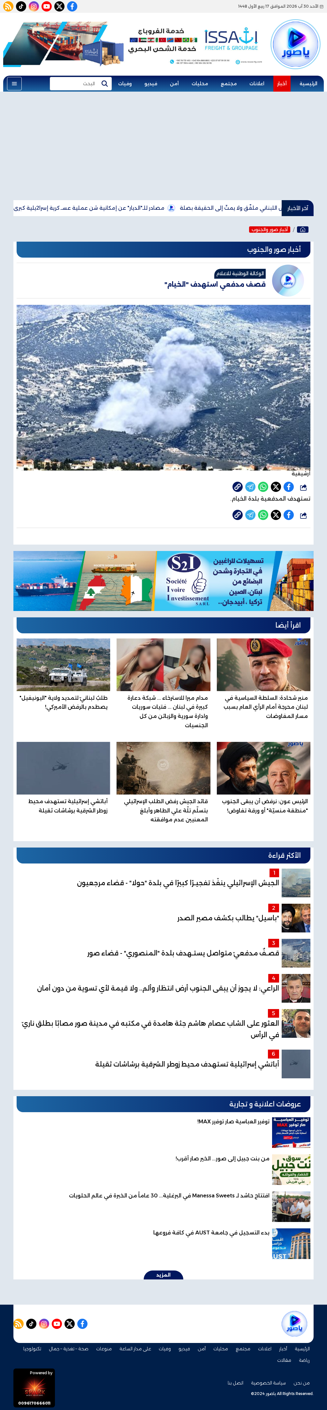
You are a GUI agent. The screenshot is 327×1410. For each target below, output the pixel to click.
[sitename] (294, 1324)
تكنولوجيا (32, 1349)
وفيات (125, 84)
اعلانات (256, 84)
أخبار (282, 84)
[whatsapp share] (263, 487)
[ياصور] (295, 36)
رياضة (304, 1360)
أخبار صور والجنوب (270, 229)
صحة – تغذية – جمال (68, 1349)
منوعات (104, 1349)
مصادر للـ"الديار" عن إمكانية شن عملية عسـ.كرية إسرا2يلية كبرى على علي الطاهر (112, 208)
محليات (200, 84)
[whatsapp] (237, 487)
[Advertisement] (163, 146)
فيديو (150, 84)
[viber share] (250, 487)
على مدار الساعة (135, 1349)
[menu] (14, 83)
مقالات (284, 1360)
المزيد (163, 1275)
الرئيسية (308, 84)
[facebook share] (289, 487)
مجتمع (229, 84)
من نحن (301, 1383)
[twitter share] (276, 487)
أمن (174, 84)
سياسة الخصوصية (268, 1383)
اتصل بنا (235, 1383)
